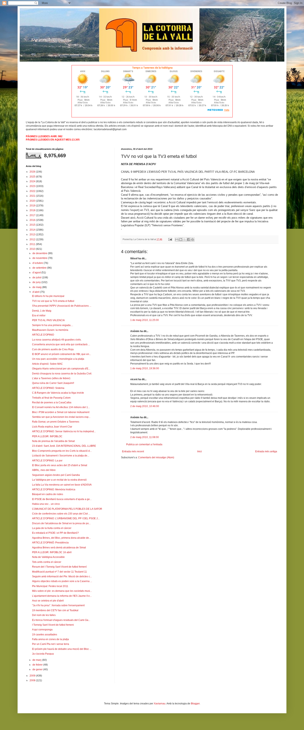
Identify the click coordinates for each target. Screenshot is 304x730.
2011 (33, 244)
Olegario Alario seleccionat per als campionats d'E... (61, 368)
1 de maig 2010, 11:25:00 (144, 320)
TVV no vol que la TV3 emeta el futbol (53, 301)
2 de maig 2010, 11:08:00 (144, 437)
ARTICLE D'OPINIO (43, 334)
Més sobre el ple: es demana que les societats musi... (62, 590)
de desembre (40, 253)
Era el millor (38, 315)
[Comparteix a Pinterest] (192, 239)
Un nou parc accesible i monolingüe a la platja (58, 358)
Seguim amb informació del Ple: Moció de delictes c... (62, 576)
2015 (33, 224)
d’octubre (38, 263)
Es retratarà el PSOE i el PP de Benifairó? (55, 532)
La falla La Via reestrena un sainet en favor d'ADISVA (62, 484)
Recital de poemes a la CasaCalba (51, 402)
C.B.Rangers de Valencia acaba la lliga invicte (58, 392)
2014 (33, 229)
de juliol (37, 277)
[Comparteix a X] (185, 239)
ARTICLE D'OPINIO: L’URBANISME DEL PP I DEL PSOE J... (65, 518)
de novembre (40, 258)
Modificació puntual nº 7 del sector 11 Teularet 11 (59, 571)
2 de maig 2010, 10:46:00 (144, 406)
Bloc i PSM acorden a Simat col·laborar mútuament (60, 412)
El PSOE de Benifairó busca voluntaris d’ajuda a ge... (62, 499)
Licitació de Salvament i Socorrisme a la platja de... (60, 455)
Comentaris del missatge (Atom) (156, 457)
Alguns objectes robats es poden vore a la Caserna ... (62, 581)
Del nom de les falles (44, 615)
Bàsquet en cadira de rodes (47, 494)
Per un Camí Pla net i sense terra (50, 644)
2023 (33, 186)
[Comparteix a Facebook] (189, 239)
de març (37, 660)
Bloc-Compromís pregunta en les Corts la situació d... (62, 450)
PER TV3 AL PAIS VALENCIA (48, 320)
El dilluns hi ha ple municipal (48, 296)
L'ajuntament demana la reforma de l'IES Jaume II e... (62, 595)
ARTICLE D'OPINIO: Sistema (48, 388)
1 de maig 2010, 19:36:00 (144, 368)
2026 (33, 171)
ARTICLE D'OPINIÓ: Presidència (50, 542)
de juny (36, 282)
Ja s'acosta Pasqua (43, 653)
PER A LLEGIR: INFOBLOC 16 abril (52, 552)
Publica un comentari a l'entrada (144, 444)
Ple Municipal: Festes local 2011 (50, 586)
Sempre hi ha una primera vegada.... (52, 325)
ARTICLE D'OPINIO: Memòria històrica (53, 489)
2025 (33, 176)
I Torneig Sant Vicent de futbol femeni (53, 624)
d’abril (36, 292)
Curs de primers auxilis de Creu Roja (53, 349)
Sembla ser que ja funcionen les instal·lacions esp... (61, 417)
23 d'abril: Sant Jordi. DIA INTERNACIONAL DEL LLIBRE (64, 445)
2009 (33, 675)
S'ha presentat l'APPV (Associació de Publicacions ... (61, 305)
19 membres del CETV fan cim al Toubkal (55, 610)
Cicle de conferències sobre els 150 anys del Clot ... (61, 513)
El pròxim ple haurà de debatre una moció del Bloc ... (61, 649)
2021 (33, 195)
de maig (37, 287)
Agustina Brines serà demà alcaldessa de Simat (59, 547)
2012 (33, 239)
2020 (33, 200)
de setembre (39, 267)
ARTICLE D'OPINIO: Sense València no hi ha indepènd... (64, 431)
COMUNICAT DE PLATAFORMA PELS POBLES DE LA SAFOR (67, 508)
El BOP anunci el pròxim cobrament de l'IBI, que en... (61, 354)
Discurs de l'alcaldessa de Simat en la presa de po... (61, 523)
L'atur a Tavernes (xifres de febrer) (51, 378)
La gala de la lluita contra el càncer (51, 528)
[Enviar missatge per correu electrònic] (170, 239)
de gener (37, 669)
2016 (33, 220)
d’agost (36, 272)
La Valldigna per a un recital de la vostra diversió (59, 479)
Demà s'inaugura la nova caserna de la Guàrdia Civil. (62, 373)
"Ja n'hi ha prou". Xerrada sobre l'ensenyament (58, 605)
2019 (33, 205)
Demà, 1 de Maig (41, 310)
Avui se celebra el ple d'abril (48, 600)
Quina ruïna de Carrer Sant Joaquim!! (53, 383)
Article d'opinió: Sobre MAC (47, 363)
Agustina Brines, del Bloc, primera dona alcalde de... (61, 537)
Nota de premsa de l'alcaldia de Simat (53, 441)
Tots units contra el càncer (46, 562)
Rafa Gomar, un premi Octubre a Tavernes (55, 421)
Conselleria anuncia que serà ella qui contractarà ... (61, 344)
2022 (33, 191)
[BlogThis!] (181, 239)
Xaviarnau (159, 703)
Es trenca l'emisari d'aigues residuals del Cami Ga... (61, 620)
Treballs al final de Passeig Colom (51, 397)
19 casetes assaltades (44, 634)
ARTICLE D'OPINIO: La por (47, 460)
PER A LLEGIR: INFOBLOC (47, 436)
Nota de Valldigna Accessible (48, 557)
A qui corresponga (42, 629)
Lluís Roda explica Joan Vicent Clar (52, 426)
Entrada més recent (133, 451)
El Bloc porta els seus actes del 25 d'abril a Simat (59, 465)
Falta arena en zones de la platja (50, 639)
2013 (33, 234)
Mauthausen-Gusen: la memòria (50, 330)
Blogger (195, 703)
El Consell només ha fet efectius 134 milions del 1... (61, 407)
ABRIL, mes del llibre (44, 470)
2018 (33, 210)
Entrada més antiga (266, 451)
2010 (33, 249)
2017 (33, 215)
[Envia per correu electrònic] (177, 239)
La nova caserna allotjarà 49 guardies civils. (56, 339)
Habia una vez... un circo (46, 504)
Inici (199, 451)
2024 (33, 181)
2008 (33, 680)
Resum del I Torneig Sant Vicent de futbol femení (59, 566)
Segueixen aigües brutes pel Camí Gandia (56, 475)
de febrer (37, 664)
